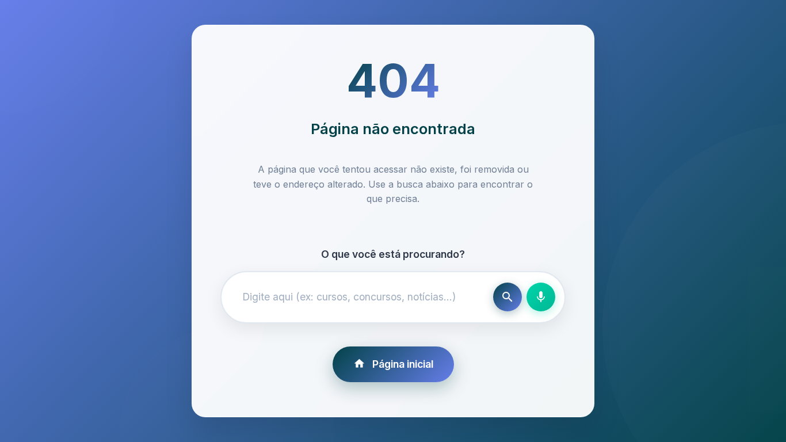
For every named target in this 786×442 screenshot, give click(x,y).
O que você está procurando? (393, 254)
